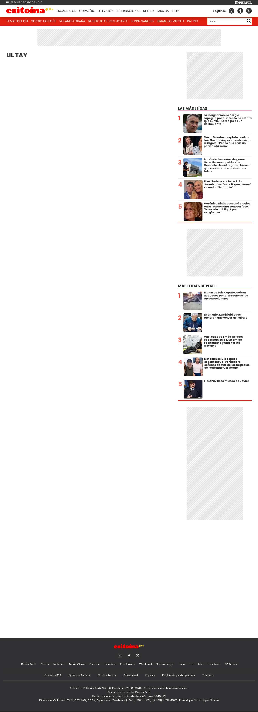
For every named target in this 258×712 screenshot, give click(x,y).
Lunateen (214, 664)
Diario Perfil (28, 664)
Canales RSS (52, 675)
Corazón (86, 11)
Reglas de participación (178, 675)
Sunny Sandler (142, 21)
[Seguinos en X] (249, 11)
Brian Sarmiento (170, 21)
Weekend (145, 664)
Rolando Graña (72, 21)
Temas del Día (17, 21)
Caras (45, 664)
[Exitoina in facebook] (240, 11)
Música (163, 11)
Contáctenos (107, 675)
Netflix (148, 11)
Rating (192, 21)
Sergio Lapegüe (43, 21)
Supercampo (165, 664)
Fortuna (95, 664)
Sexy (175, 11)
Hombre (110, 664)
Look (182, 664)
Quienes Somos (79, 675)
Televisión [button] (105, 11)
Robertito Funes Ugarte (108, 21)
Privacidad (131, 675)
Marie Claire (77, 664)
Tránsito (208, 675)
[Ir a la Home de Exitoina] (29, 11)
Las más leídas (192, 108)
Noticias (59, 664)
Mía (200, 664)
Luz (192, 664)
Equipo (150, 675)
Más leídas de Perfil (197, 286)
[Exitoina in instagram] (231, 11)
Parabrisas (127, 664)
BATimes (231, 664)
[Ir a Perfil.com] (243, 3)
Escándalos (66, 11)
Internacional (128, 11)
